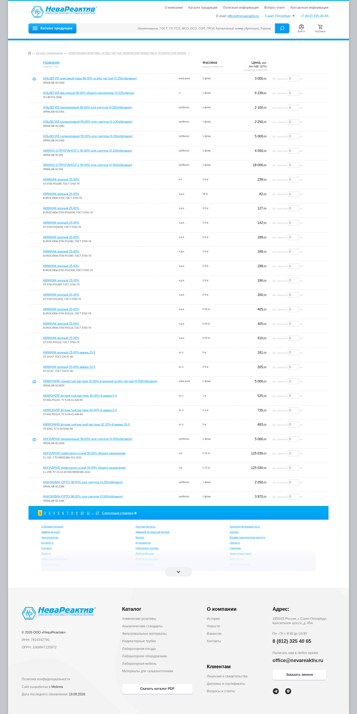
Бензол (140, 537)
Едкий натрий (238, 569)
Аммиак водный (50, 532)
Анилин (234, 532)
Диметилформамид (147, 559)
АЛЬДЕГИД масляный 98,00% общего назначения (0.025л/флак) (88, 93)
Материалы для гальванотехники (147, 671)
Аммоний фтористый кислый (152, 532)
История (213, 618)
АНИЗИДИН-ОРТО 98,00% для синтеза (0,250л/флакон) (83, 482)
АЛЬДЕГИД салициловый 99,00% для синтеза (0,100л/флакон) (87, 121)
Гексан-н (235, 542)
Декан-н (46, 553)
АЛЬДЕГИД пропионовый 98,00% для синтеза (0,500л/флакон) (87, 107)
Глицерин (235, 548)
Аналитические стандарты (142, 626)
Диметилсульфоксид (53, 559)
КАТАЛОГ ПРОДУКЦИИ (202, 7)
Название (51, 62)
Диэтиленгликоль (240, 564)
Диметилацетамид (241, 553)
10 (82, 512)
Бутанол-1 (47, 542)
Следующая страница (117, 512)
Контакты (214, 641)
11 (88, 512)
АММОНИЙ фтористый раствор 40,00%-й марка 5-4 (80, 395)
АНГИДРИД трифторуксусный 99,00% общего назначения (84, 453)
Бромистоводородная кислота (247, 537)
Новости (213, 626)
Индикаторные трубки (139, 641)
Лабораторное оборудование (144, 656)
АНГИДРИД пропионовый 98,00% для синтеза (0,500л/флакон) (87, 439)
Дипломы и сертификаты (226, 683)
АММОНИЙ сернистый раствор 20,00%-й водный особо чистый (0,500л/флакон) (100, 381)
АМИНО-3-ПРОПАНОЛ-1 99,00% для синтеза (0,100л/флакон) (87, 150)
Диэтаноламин (144, 564)
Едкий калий (143, 569)
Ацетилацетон (49, 537)
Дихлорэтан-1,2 (50, 564)
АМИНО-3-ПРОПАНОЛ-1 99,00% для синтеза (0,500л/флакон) (87, 165)
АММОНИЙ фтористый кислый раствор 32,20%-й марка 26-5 (86, 424)
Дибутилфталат (145, 553)
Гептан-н (46, 548)
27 (97, 512)
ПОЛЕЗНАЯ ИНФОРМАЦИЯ (241, 7)
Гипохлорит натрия (147, 548)
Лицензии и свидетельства (227, 676)
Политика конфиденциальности (46, 679)
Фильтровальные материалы (144, 633)
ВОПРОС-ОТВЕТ (274, 7)
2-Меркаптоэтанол (52, 526)
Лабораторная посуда (139, 648)
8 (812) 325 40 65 (292, 641)
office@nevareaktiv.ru (243, 16)
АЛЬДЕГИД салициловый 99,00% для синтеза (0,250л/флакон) (87, 136)
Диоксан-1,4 (237, 559)
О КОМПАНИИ (174, 7)
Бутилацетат (143, 542)
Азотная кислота (145, 526)
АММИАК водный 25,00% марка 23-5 (69, 352)
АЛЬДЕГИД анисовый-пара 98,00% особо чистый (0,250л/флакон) (90, 78)
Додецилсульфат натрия (56, 569)
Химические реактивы (139, 618)
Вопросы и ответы (221, 691)
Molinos (57, 687)
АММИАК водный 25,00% (61, 179)
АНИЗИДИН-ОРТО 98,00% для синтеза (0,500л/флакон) (83, 496)
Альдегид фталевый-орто (245, 526)
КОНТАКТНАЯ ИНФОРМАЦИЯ (309, 7)
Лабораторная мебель (139, 663)
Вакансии (214, 633)
